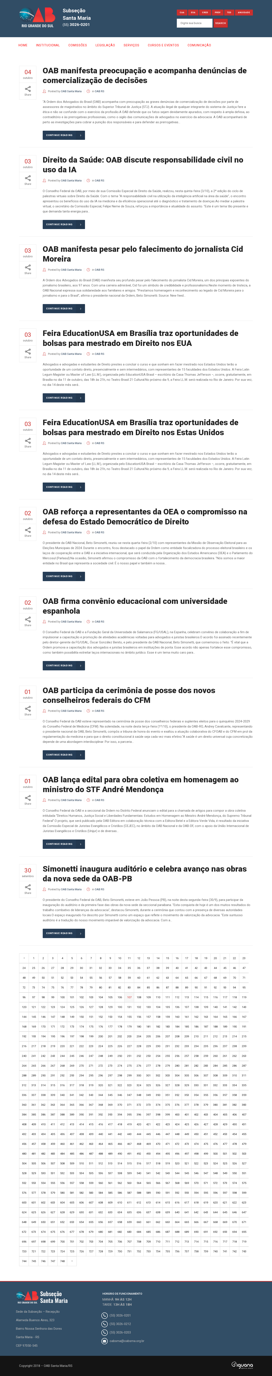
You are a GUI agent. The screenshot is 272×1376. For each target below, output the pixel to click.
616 (177, 1202)
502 (234, 1153)
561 (110, 1183)
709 (148, 1241)
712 (177, 1241)
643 (206, 1212)
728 (100, 1251)
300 (139, 1075)
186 (196, 1026)
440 (100, 1134)
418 (120, 1124)
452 (215, 1134)
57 (110, 977)
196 (62, 1036)
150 (81, 1016)
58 (119, 977)
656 (100, 1222)
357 (225, 1095)
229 (148, 1046)
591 (167, 1192)
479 (244, 1143)
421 (148, 1124)
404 (215, 1114)
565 (148, 1183)
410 (43, 1124)
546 (196, 1173)
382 (234, 1104)
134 (158, 1007)
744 (24, 1261)
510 (81, 1163)
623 (244, 1202)
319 (91, 1085)
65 (186, 977)
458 (43, 1143)
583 (91, 1192)
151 (91, 1016)
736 (177, 1251)
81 (110, 987)
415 (91, 1124)
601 (33, 1202)
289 (33, 1075)
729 (110, 1251)
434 (43, 1134)
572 (215, 1183)
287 (244, 1065)
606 (81, 1202)
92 (215, 987)
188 (215, 1026)
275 (129, 1065)
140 (215, 1007)
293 (72, 1075)
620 (215, 1202)
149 (72, 1016)
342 (81, 1095)
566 (158, 1183)
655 (91, 1222)
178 (120, 1026)
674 (43, 1231)
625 (33, 1212)
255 (167, 1055)
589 (148, 1192)
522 (196, 1163)
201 (110, 1036)
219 (53, 1046)
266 (43, 1065)
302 (158, 1075)
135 (167, 1007)
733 (148, 1251)
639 (167, 1212)
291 (53, 1075)
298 (120, 1075)
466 (120, 1143)
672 (24, 1231)
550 (234, 1173)
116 (215, 997)
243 (53, 1055)
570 (196, 1183)
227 (129, 1046)
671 (244, 1222)
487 (91, 1153)
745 (33, 1261)
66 (196, 977)
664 (177, 1222)
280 (177, 1065)
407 (244, 1114)
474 (196, 1143)
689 (186, 1231)
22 (234, 958)
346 (120, 1095)
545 (186, 1173)
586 (120, 1192)
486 (81, 1153)
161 (186, 1016)
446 (158, 1134)
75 (52, 987)
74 (43, 987)
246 (81, 1055)
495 (167, 1153)
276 (139, 1065)
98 (43, 997)
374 (158, 1104)
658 (120, 1222)
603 (53, 1202)
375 (167, 1104)
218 (43, 1046)
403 (206, 1114)
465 (110, 1143)
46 (234, 968)
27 (52, 968)
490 (120, 1153)
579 (53, 1192)
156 (139, 1016)
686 (158, 1231)
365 (72, 1104)
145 (33, 1016)
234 (196, 1046)
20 (215, 958)
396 (139, 1114)
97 (33, 997)
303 (167, 1075)
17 (186, 958)
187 (206, 1026)
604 (62, 1202)
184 (177, 1026)
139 (206, 1007)
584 (100, 1192)
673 (33, 1231)
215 (244, 1036)
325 (148, 1085)
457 (33, 1143)
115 (206, 997)
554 (43, 1183)
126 (81, 1007)
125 (72, 1007)
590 (158, 1192)
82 (119, 987)
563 (129, 1183)
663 (167, 1222)
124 (62, 1007)
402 (196, 1114)
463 (91, 1143)
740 (215, 1251)
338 (43, 1095)
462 (81, 1143)
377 (186, 1104)
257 (186, 1055)
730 (120, 1251)
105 (110, 997)
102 (81, 997)
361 (33, 1104)
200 (100, 1036)
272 (100, 1065)
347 (129, 1095)
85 (148, 987)
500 (215, 1153)
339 (53, 1095)
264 (24, 1065)
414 (81, 1124)
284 (215, 1065)
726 (81, 1251)
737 (186, 1251)
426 (196, 1124)
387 (53, 1114)
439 (91, 1134)
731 (129, 1251)
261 (225, 1055)
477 (225, 1143)
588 (139, 1192)
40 (177, 968)
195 (53, 1036)
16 (177, 958)
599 (244, 1192)
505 (33, 1163)
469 (148, 1143)
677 (72, 1231)
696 (24, 1241)
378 (196, 1104)
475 (206, 1143)
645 (225, 1212)
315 (53, 1085)
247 (91, 1055)
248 (100, 1055)
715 (206, 1241)
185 (186, 1026)
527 (244, 1163)
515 (129, 1163)
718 (234, 1241)
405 (225, 1114)
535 (91, 1173)
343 (91, 1095)
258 (196, 1055)
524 (215, 1163)
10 (119, 958)
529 (33, 1173)
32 (100, 968)
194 (43, 1036)
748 (62, 1261)
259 (206, 1055)
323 (129, 1085)
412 (62, 1124)
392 (100, 1114)
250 (120, 1055)
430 (234, 1124)
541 (148, 1173)
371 (129, 1104)
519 (167, 1163)
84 (138, 987)
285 (225, 1065)
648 (24, 1222)
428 (215, 1124)
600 (24, 1202)
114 (196, 997)
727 (91, 1251)
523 (206, 1163)
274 (120, 1065)
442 (120, 1134)
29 (71, 968)
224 (100, 1046)
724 (62, 1251)
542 (158, 1173)
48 (24, 977)
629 (72, 1212)
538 (120, 1173)
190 (234, 1026)
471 (167, 1143)
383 (244, 1104)
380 (215, 1104)
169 (33, 1026)
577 (33, 1192)
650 (43, 1222)
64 (177, 977)
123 (53, 1007)
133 (148, 1007)
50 (43, 977)
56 (100, 977)
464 (100, 1143)
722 (43, 1251)
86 (157, 987)
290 (43, 1075)
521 (186, 1163)
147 (53, 1016)
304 (177, 1075)
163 (206, 1016)
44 (215, 968)
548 (215, 1173)
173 (72, 1026)
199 (91, 1036)
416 (100, 1124)
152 (100, 1016)
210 (196, 1036)
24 (24, 968)
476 (215, 1143)
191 (244, 1026)
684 (139, 1231)
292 (62, 1075)
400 (177, 1114)
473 (186, 1143)
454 (234, 1134)
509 (72, 1163)
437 (72, 1134)
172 (62, 1026)
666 (196, 1222)
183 (167, 1026)
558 (81, 1183)
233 (186, 1046)
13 (148, 958)
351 (167, 1095)
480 (24, 1153)
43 (205, 968)
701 (72, 1241)
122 (43, 1007)
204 (139, 1036)
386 (43, 1114)
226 (120, 1046)
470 (158, 1143)
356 (215, 1095)
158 (158, 1016)
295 (91, 1075)
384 (24, 1114)
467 (129, 1143)
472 (177, 1143)
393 (110, 1114)
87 (167, 987)
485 (72, 1153)
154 (120, 1016)
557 (72, 1183)
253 (148, 1055)
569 (186, 1183)
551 (244, 1173)
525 (225, 1163)
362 (43, 1104)
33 (110, 968)
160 (177, 1016)
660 (139, 1222)
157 (148, 1016)
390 (81, 1114)
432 (24, 1134)
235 (206, 1046)
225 (110, 1046)
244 (62, 1055)
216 (24, 1046)
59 (129, 977)
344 (100, 1095)
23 (243, 958)
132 (139, 1007)
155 (129, 1016)
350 (158, 1095)
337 (33, 1095)
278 (158, 1065)
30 (81, 968)
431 (244, 1124)
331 (206, 1085)
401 (186, 1114)
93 (224, 987)
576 (24, 1192)
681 (110, 1231)
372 (139, 1104)
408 (24, 1124)
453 (225, 1134)
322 (120, 1085)
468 (139, 1143)
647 (244, 1212)
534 (81, 1173)
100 (62, 997)
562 (120, 1183)
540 (139, 1173)
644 (215, 1212)
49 (33, 977)
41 (186, 968)
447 (167, 1134)
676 (62, 1231)
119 (244, 997)
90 (196, 987)
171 (53, 1026)
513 (110, 1163)
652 (62, 1222)
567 (167, 1183)
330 (196, 1085)
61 (148, 977)
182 (158, 1026)
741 (225, 1251)
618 (196, 1202)
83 (129, 987)
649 (33, 1222)
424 (177, 1124)
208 (177, 1036)
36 (138, 968)
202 (120, 1036)
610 (120, 1202)
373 (148, 1104)
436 (62, 1134)
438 (81, 1134)
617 (186, 1202)
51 (52, 977)
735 (167, 1251)
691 (206, 1231)
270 (81, 1065)
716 (215, 1241)
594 (196, 1192)
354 (196, 1095)
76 (62, 987)
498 (196, 1153)
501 (225, 1153)
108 (139, 997)
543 (167, 1173)
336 (24, 1095)
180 (139, 1026)
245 (72, 1055)
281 (186, 1065)
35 (129, 968)
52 (62, 977)
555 (53, 1183)
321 (110, 1085)
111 (167, 997)
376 (177, 1104)
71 (243, 977)
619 (206, 1202)
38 (157, 968)
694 (234, 1231)
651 (53, 1222)
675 (53, 1231)
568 (177, 1183)
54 (81, 977)
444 (139, 1134)
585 (110, 1192)
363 (53, 1104)
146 (43, 1016)
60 (138, 977)
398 (158, 1114)
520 (177, 1163)
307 (206, 1075)
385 (33, 1114)
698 (43, 1241)
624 (24, 1212)
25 (33, 968)
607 (91, 1202)
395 (129, 1114)
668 (215, 1222)
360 (24, 1104)
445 (148, 1134)
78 (81, 987)
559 (91, 1183)
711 (167, 1241)
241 (33, 1055)
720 (24, 1251)
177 (110, 1026)
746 (43, 1261)
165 (225, 1016)
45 (224, 968)
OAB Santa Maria (71, 91)
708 (139, 1241)
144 (24, 1016)
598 (234, 1192)
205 (148, 1036)
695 (244, 1231)
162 (196, 1016)
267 (53, 1065)
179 (129, 1026)
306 (196, 1075)
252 (139, 1055)
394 (120, 1114)
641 (186, 1212)
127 (91, 1007)
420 (139, 1124)
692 (215, 1231)
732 (139, 1251)
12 (138, 958)
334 (234, 1085)
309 (225, 1075)
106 (120, 997)
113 (186, 997)
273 (110, 1065)
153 (110, 1016)
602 (43, 1202)
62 (157, 977)
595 (206, 1192)
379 (206, 1104)
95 (243, 987)
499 (206, 1153)
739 (206, 1251)
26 (43, 968)
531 (53, 1173)
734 (158, 1251)
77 (71, 987)
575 (244, 1183)
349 (148, 1095)
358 (234, 1095)
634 (120, 1212)
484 (62, 1153)
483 (53, 1153)
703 (91, 1241)
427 (206, 1124)
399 (167, 1114)
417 (110, 1124)
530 (43, 1173)
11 (129, 958)
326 (158, 1085)
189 (225, 1026)
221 (72, 1046)
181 (148, 1026)
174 (81, 1026)
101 (72, 997)
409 (33, 1124)
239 (244, 1046)
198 (81, 1036)
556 (62, 1183)
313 (33, 1085)
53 (71, 977)
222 (81, 1046)
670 (234, 1222)
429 (225, 1124)
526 (234, 1163)
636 (139, 1212)
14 (157, 958)
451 (206, 1134)
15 (167, 958)
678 (81, 1231)
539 (129, 1173)
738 (196, 1251)
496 (177, 1153)
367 (91, 1104)
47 (243, 968)
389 (72, 1114)
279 (167, 1065)
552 (24, 1183)
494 (158, 1153)
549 (225, 1173)
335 (244, 1085)
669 (225, 1222)
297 (110, 1075)
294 (81, 1075)
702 (81, 1241)
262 (234, 1055)
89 (186, 987)
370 (120, 1104)
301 (148, 1075)
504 (24, 1163)
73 (33, 987)
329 (186, 1085)
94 (234, 987)
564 (139, 1183)
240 (24, 1055)
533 (72, 1173)
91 (205, 987)
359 (244, 1095)
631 (91, 1212)
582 (81, 1192)
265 (33, 1065)
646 (234, 1212)
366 (81, 1104)
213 (225, 1036)
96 (24, 997)
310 (234, 1075)
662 (158, 1222)
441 (110, 1134)
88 (177, 987)
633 (110, 1212)
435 (53, 1134)
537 (110, 1173)
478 (234, 1143)
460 (62, 1143)
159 (167, 1016)
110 (158, 997)
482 (43, 1153)
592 (177, 1192)
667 (206, 1222)
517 (148, 1163)
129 (110, 1007)
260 (215, 1055)
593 (186, 1192)
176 (100, 1026)
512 (100, 1163)
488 (100, 1153)
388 (62, 1114)
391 (91, 1114)
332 (215, 1085)
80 (100, 987)
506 (43, 1163)
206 (158, 1036)
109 (148, 997)
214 (234, 1036)
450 (196, 1134)
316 (62, 1085)
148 (62, 1016)
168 (24, 1026)
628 (62, 1212)
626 (43, 1212)
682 (120, 1231)
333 (225, 1085)
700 (62, 1241)
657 (110, 1222)
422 (158, 1124)
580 (62, 1192)
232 (177, 1046)
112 (177, 997)
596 (215, 1192)
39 (167, 968)
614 (158, 1202)
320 (100, 1085)
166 (234, 1016)
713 (186, 1241)
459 (53, 1143)
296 (100, 1075)
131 (129, 1007)
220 (62, 1046)
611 (129, 1202)
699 (53, 1241)
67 (205, 977)
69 (224, 977)
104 (100, 997)
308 (215, 1075)
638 (158, 1212)
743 (244, 1251)
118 (234, 997)
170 (43, 1026)
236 (215, 1046)
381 (225, 1104)
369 (110, 1104)
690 (196, 1231)
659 (129, 1222)
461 (72, 1143)
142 (234, 1007)
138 (196, 1007)
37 (148, 968)
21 (224, 958)
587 (129, 1192)
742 (234, 1251)
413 (72, 1124)
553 (33, 1183)
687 (167, 1231)
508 (62, 1163)
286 (234, 1065)
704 (100, 1241)
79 (90, 987)
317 (72, 1085)
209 (186, 1036)
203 (129, 1036)
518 (158, 1163)
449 (186, 1134)
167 (244, 1016)
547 (206, 1173)
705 (110, 1241)
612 (139, 1202)
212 (215, 1036)
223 (91, 1046)
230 (158, 1046)
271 (91, 1065)
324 (139, 1085)
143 (244, 1007)
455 (244, 1134)
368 (100, 1104)
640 (177, 1212)
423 (167, 1124)
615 (167, 1202)
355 (206, 1095)
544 (177, 1173)
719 (244, 1241)
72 (24, 987)
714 (196, 1241)
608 (100, 1202)
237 (225, 1046)
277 (148, 1065)
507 (53, 1163)
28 (62, 968)
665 (186, 1222)
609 (110, 1202)
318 (81, 1085)
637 (148, 1212)
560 (100, 1183)
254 (158, 1055)
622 (234, 1202)
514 (120, 1163)
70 (234, 977)
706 (120, 1241)
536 (100, 1173)
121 (33, 1007)
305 (186, 1075)
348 (139, 1095)
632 (100, 1212)
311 (244, 1075)
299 (129, 1075)
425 (186, 1124)
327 (167, 1085)
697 (33, 1241)
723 (53, 1251)
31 (90, 968)
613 (148, 1202)
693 (225, 1231)
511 (91, 1163)
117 (225, 997)
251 (129, 1055)
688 (177, 1231)
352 (177, 1095)
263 (244, 1055)
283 (206, 1065)
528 (24, 1173)
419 (129, 1124)
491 (129, 1153)
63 (167, 977)
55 (90, 977)
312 (24, 1085)
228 (139, 1046)
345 (110, 1095)
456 (24, 1143)
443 (129, 1134)
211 (206, 1036)
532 (62, 1173)
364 (62, 1104)
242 (43, 1055)
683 (129, 1231)
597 (225, 1192)
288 (24, 1075)
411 (53, 1124)
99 (52, 997)
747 (53, 1261)
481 (33, 1153)
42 (196, 968)
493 (148, 1153)
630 (81, 1212)
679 (91, 1231)
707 (129, 1241)
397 (148, 1114)
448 (177, 1134)
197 (72, 1036)
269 (72, 1065)
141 (225, 1007)
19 (205, 958)
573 (225, 1183)
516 (139, 1163)
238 (234, 1046)
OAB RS (99, 91)
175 (91, 1026)
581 (72, 1192)
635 (129, 1212)
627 (53, 1212)
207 (167, 1036)
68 (215, 977)
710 (158, 1241)
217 (33, 1046)
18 (196, 958)
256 (177, 1055)
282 (196, 1065)
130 (120, 1007)
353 (186, 1095)
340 (62, 1095)
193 (33, 1036)
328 (177, 1085)
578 (43, 1192)
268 (62, 1065)
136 (177, 1007)
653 (72, 1222)
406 (234, 1114)
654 (81, 1222)
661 (148, 1222)
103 (91, 997)
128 (100, 1007)
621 (225, 1202)
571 (206, 1183)
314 (43, 1085)
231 (167, 1046)
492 (139, 1153)
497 (186, 1153)
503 (244, 1153)
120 (24, 1007)
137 (186, 1007)
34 (119, 968)
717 (225, 1241)
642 (196, 1212)
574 (234, 1183)
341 (72, 1095)
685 (148, 1231)
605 (72, 1202)
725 (72, 1251)
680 (100, 1231)
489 (110, 1153)
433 (33, 1134)
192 (24, 1036)
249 (110, 1055)
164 (215, 1016)
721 (33, 1251)
